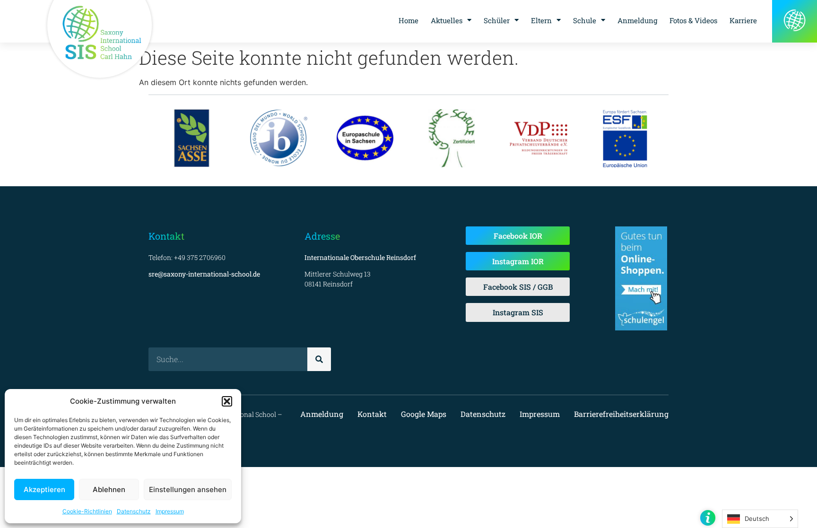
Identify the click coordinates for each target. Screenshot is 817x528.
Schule (584, 20)
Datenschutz (134, 511)
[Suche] (319, 359)
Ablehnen (109, 489)
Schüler (497, 20)
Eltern (541, 20)
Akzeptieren (44, 489)
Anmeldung (637, 20)
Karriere (743, 20)
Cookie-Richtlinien (87, 511)
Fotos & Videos (693, 20)
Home (408, 20)
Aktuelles (446, 20)
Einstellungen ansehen (187, 489)
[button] (227, 401)
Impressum (170, 511)
